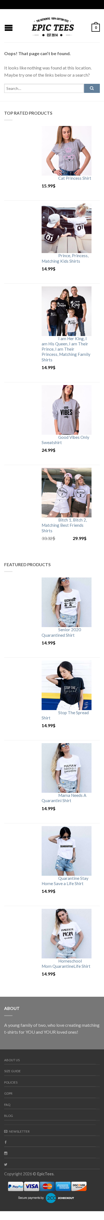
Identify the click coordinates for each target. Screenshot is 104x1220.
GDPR (8, 1093)
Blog (8, 1115)
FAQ (7, 1104)
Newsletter (19, 1131)
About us (12, 1060)
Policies (10, 1082)
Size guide (12, 1071)
